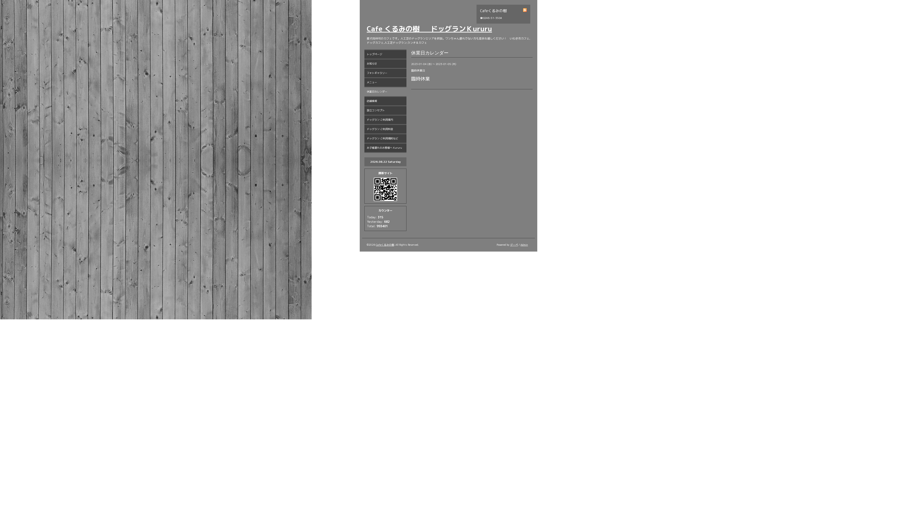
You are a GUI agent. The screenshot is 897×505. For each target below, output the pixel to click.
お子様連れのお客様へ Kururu (384, 148)
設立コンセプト (376, 110)
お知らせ (372, 63)
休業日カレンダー (377, 92)
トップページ (374, 54)
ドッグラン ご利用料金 (380, 129)
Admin (524, 245)
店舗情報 (372, 101)
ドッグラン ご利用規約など (382, 138)
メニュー (372, 82)
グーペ (514, 245)
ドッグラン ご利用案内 (380, 120)
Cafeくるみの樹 (385, 245)
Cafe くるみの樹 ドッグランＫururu (429, 29)
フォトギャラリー (377, 73)
